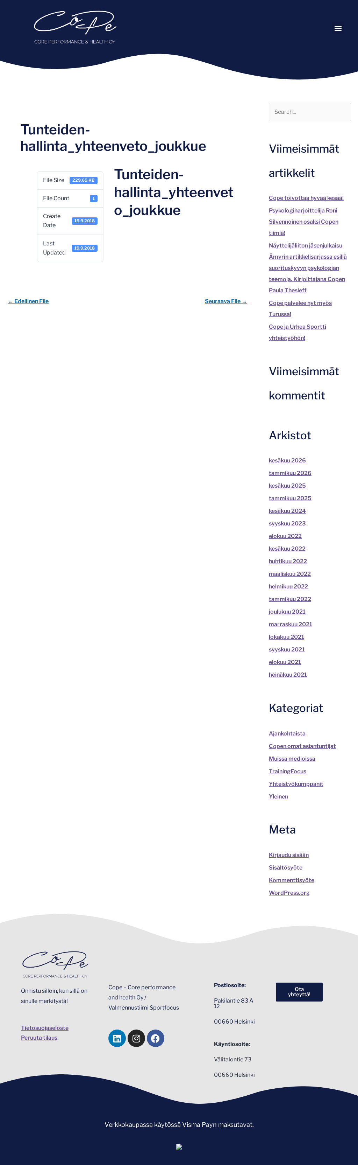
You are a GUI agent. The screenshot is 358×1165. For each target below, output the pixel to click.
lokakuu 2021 (286, 637)
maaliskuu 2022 (290, 574)
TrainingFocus (287, 771)
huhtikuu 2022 (288, 561)
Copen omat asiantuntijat (302, 746)
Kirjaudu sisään (289, 855)
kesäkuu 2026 (287, 460)
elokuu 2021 (285, 662)
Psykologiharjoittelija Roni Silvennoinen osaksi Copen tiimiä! (303, 221)
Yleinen (278, 796)
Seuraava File (226, 301)
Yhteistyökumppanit (296, 784)
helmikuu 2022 (288, 586)
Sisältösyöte (285, 867)
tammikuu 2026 (290, 473)
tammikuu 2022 (290, 599)
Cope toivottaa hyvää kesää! (306, 198)
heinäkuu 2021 (288, 674)
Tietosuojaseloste (45, 1028)
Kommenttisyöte (291, 880)
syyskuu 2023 (287, 523)
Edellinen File (28, 301)
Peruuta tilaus (39, 1037)
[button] (338, 28)
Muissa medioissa (292, 758)
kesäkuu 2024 (287, 511)
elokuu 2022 (285, 536)
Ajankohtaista (287, 733)
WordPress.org (289, 893)
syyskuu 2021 (287, 649)
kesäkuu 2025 (287, 485)
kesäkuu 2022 (287, 548)
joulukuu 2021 (287, 611)
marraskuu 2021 (290, 624)
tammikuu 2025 (290, 498)
